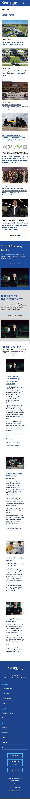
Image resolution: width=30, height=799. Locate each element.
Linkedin (4, 737)
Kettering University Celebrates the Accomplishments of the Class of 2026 (14, 73)
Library (4, 703)
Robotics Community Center (18, 154)
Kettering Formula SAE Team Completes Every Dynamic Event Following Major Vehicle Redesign (13, 137)
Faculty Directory (7, 713)
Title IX (15, 794)
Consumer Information (15, 787)
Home (3, 9)
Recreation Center (19, 152)
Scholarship (17, 186)
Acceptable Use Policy (15, 784)
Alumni (15, 219)
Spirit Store (5, 693)
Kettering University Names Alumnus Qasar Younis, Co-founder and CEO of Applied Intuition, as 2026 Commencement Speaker (15, 226)
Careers (4, 718)
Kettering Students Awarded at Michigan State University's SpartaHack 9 (13, 380)
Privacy (20, 790)
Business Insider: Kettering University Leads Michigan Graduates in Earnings (15, 106)
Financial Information (13, 790)
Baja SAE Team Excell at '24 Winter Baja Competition (14, 476)
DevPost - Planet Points (13, 442)
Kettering (9, 3)
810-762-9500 (15, 675)
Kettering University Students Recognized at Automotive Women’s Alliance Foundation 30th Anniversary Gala (14, 191)
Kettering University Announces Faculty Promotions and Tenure (13, 43)
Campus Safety (7, 689)
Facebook (5, 728)
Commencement (12, 220)
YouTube (4, 742)
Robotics (5, 154)
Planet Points (9, 439)
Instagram (5, 732)
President (21, 220)
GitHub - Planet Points (12, 445)
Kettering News (7, 698)
